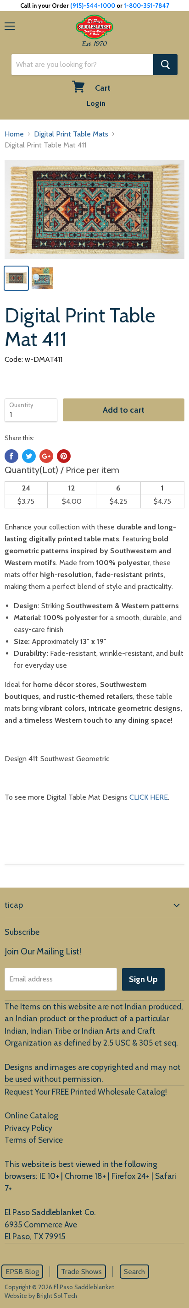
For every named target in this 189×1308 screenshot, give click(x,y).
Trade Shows (81, 1271)
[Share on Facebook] (11, 456)
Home (14, 134)
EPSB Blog (22, 1271)
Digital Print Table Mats (71, 134)
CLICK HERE (148, 797)
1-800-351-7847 (146, 5)
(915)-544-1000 (92, 5)
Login (96, 103)
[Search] (165, 64)
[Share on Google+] (46, 456)
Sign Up (143, 979)
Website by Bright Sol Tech (41, 1295)
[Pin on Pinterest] (64, 456)
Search (134, 1271)
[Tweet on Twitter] (29, 456)
